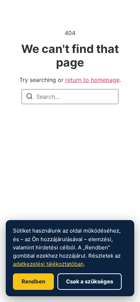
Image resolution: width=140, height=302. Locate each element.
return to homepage (92, 79)
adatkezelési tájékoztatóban (48, 263)
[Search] (29, 97)
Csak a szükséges (89, 281)
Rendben (33, 281)
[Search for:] (70, 96)
